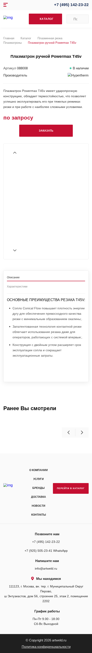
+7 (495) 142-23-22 (71, 5)
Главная (8, 38)
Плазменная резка (50, 38)
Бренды (38, 488)
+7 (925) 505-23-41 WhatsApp (46, 550)
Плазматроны (12, 42)
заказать (46, 130)
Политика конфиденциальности (46, 647)
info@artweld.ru (46, 568)
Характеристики (17, 286)
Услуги (38, 479)
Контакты (38, 514)
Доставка (38, 496)
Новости (38, 505)
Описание (13, 277)
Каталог (26, 38)
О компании (38, 470)
